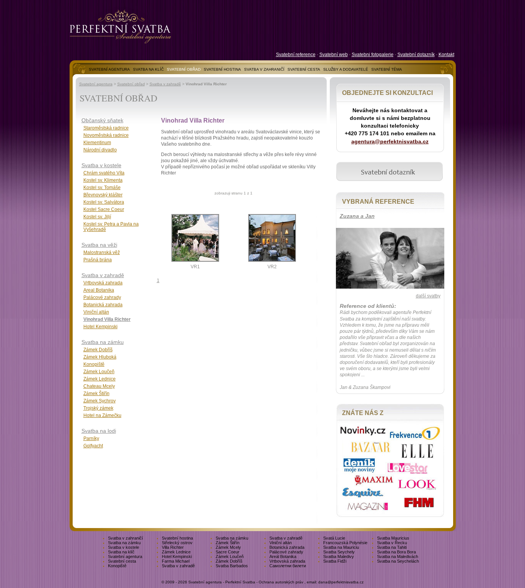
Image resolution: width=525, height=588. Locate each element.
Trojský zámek (98, 408)
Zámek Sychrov (99, 401)
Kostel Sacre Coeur (103, 209)
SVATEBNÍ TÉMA (386, 69)
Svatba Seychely (339, 552)
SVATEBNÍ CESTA (303, 69)
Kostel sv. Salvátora (103, 202)
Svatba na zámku (102, 342)
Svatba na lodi (98, 431)
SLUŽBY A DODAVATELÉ (345, 69)
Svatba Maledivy (338, 556)
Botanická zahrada (103, 304)
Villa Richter (173, 547)
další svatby (428, 296)
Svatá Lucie (334, 538)
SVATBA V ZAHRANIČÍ (264, 69)
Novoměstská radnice (106, 135)
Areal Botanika (98, 290)
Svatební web (333, 54)
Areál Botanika (282, 556)
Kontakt (446, 54)
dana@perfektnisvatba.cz (341, 582)
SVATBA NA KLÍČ (148, 69)
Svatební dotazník (416, 54)
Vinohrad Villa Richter (107, 319)
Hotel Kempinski (100, 326)
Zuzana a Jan (357, 216)
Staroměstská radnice (106, 128)
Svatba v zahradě (165, 84)
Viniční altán (96, 312)
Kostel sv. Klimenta (103, 180)
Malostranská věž (101, 252)
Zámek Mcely (228, 547)
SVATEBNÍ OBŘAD (184, 69)
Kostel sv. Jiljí (97, 216)
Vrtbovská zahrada (103, 283)
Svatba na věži (99, 245)
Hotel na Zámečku (102, 415)
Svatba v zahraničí (125, 538)
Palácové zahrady (102, 297)
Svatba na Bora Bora (396, 552)
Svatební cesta (122, 561)
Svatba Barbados (232, 565)
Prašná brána (97, 259)
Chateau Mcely (99, 386)
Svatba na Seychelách (398, 561)
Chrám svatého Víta (104, 173)
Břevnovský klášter (103, 195)
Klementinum (97, 142)
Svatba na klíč (121, 552)
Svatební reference (296, 54)
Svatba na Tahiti (392, 547)
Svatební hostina (177, 538)
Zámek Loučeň (99, 371)
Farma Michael (175, 561)
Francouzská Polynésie (345, 542)
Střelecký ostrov (177, 542)
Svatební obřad (131, 84)
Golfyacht (93, 445)
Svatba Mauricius (393, 538)
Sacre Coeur (227, 552)
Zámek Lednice (99, 379)
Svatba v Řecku (392, 542)
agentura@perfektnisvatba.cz (390, 141)
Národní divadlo (100, 150)
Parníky (91, 438)
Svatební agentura (96, 84)
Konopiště (94, 364)
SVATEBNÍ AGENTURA (109, 69)
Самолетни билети (287, 565)
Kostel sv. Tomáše (102, 187)
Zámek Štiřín (96, 393)
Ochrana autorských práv (281, 582)
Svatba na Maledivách (397, 556)
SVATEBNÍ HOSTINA (222, 69)
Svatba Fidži (334, 561)
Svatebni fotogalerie (373, 54)
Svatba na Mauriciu (341, 547)
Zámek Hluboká (99, 357)
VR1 (195, 266)
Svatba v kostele (101, 165)
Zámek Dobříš (98, 349)
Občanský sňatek (102, 120)
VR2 (272, 266)
